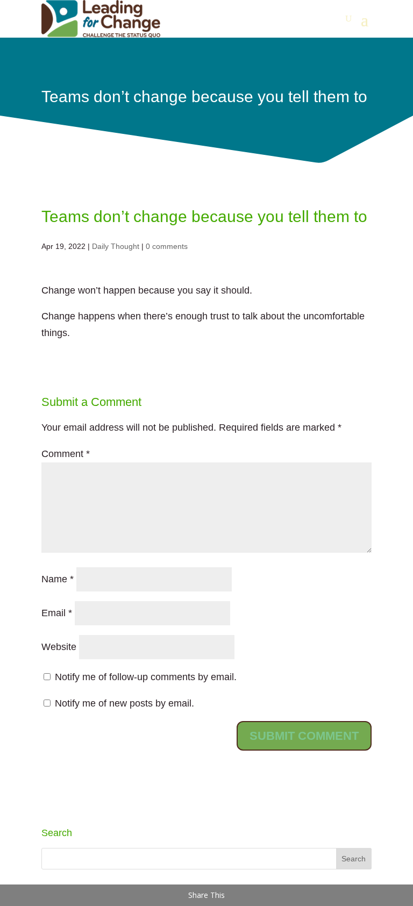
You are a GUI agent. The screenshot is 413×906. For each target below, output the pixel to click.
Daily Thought (115, 246)
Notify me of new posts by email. (124, 703)
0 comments (167, 246)
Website (58, 646)
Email (56, 613)
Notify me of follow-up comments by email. (146, 677)
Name (57, 579)
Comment (65, 453)
